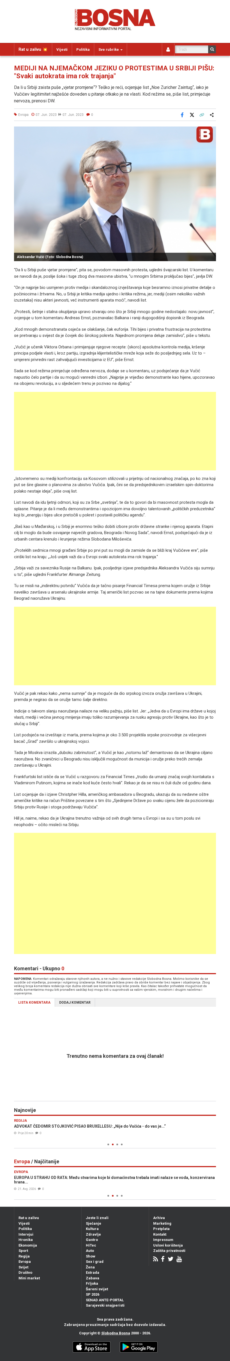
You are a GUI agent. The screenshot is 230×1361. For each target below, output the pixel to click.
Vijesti (62, 49)
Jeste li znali (97, 1218)
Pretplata (161, 1229)
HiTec (91, 1245)
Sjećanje (93, 1223)
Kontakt (159, 1234)
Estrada (92, 1272)
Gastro (92, 1240)
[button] (210, 131)
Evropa (25, 1261)
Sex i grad (95, 1261)
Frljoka (92, 1283)
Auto (90, 1251)
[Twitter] (170, 1259)
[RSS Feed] (155, 1259)
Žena (90, 1267)
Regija (24, 1256)
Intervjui (26, 1234)
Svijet (23, 1267)
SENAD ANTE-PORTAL (105, 1300)
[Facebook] (163, 1259)
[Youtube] (179, 1259)
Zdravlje (93, 1234)
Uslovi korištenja (168, 1245)
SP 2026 (92, 1294)
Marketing (162, 1223)
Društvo (25, 1272)
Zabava (92, 1278)
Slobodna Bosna (115, 1333)
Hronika (26, 1240)
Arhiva (159, 1218)
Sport (23, 1251)
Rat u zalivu (29, 1218)
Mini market (29, 1278)
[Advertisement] (115, 431)
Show (90, 1256)
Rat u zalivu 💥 (33, 49)
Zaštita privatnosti (169, 1251)
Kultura (92, 1229)
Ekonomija (28, 1245)
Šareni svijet (97, 1289)
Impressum (163, 1240)
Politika (83, 49)
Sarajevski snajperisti (105, 1305)
